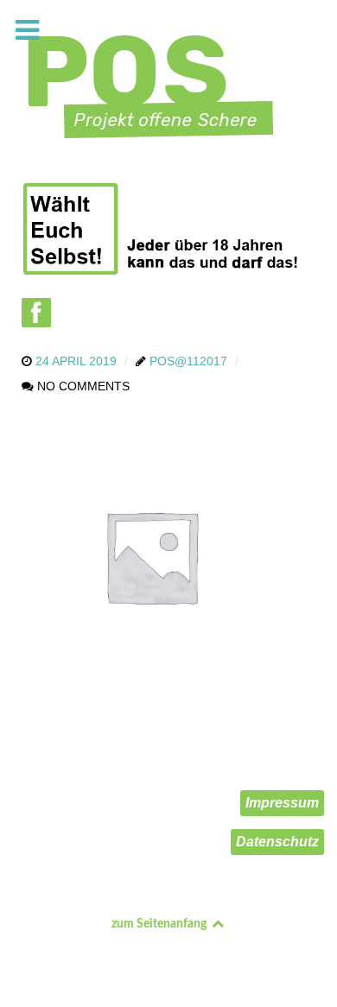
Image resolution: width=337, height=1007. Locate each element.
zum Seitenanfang (160, 923)
